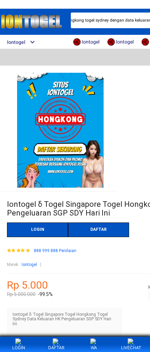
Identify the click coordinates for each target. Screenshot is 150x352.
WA (94, 347)
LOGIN (37, 229)
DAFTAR (98, 229)
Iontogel (29, 264)
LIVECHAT (131, 347)
